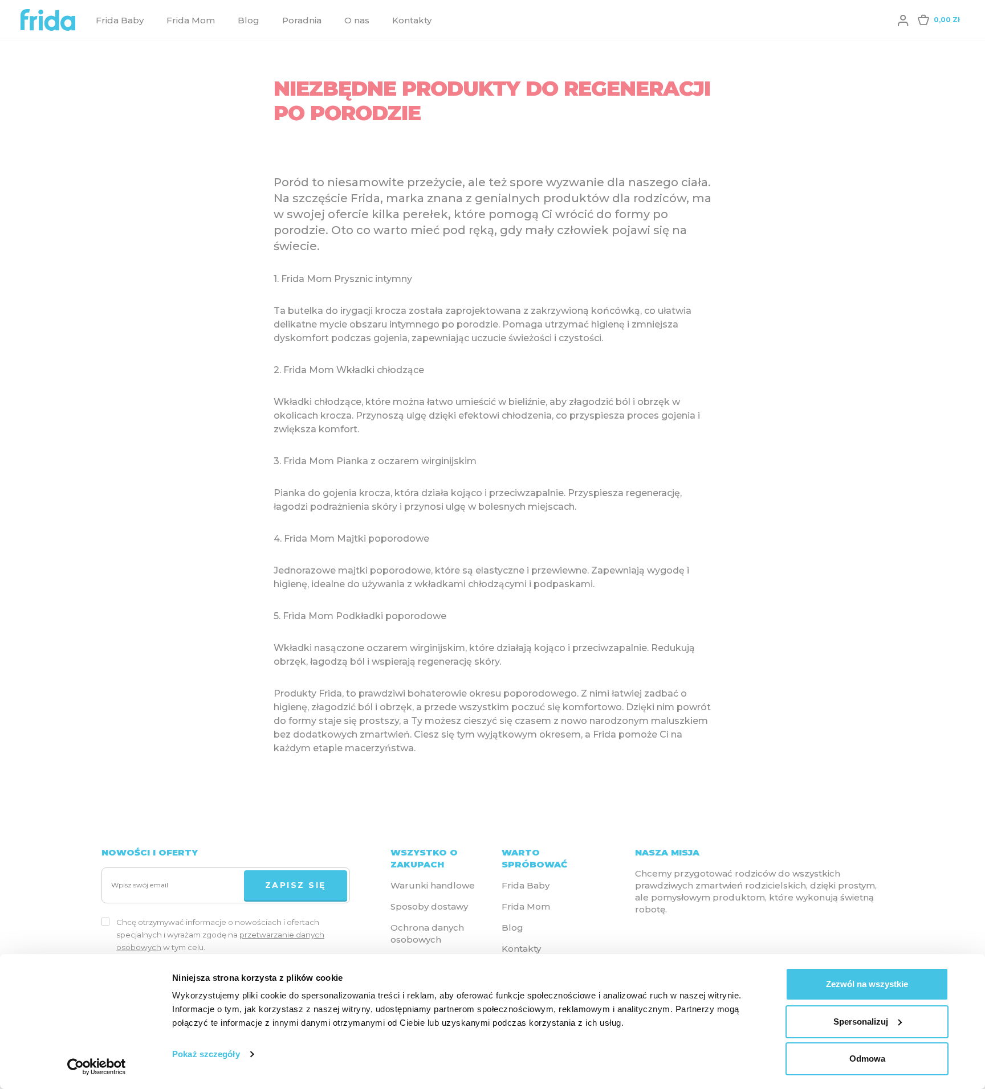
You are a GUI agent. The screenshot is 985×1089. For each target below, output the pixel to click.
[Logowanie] (903, 19)
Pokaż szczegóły (206, 1054)
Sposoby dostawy (429, 906)
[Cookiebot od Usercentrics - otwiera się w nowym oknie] (96, 1066)
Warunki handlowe (432, 885)
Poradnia (301, 20)
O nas (356, 20)
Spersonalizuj (860, 1021)
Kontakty (412, 20)
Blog (248, 20)
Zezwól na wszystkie (867, 984)
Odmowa (867, 1058)
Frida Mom (190, 20)
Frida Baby (120, 20)
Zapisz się (295, 885)
